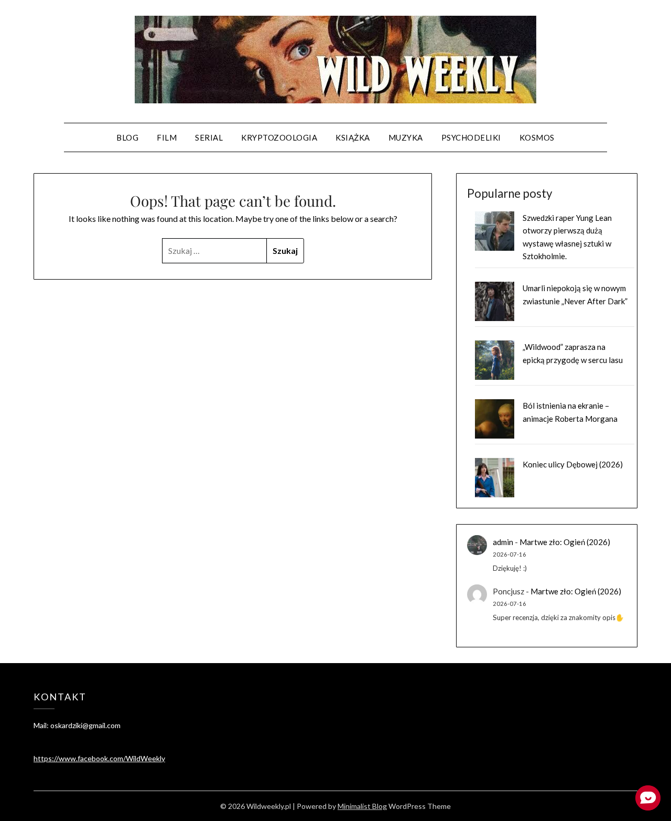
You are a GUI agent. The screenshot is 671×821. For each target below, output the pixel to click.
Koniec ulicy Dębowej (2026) (573, 464)
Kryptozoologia (279, 137)
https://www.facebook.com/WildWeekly (99, 758)
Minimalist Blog (362, 806)
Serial (209, 137)
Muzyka (405, 137)
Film (167, 137)
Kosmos (537, 137)
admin (503, 542)
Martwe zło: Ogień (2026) (565, 542)
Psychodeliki (471, 137)
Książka (353, 137)
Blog (127, 137)
